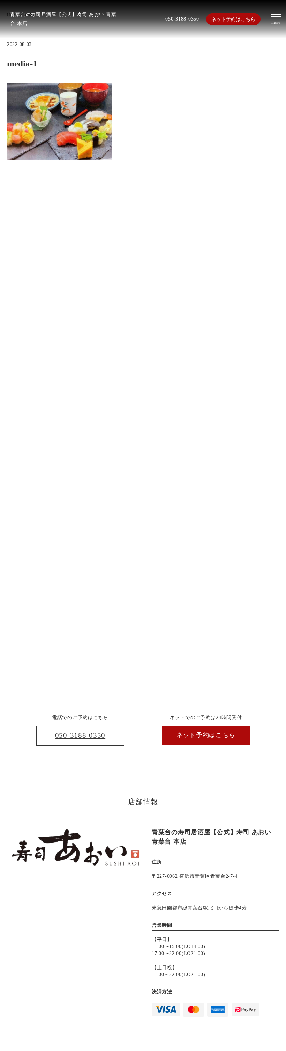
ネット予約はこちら (233, 19)
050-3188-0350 (182, 19)
